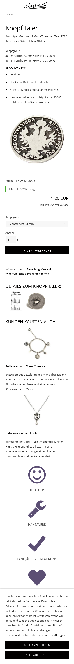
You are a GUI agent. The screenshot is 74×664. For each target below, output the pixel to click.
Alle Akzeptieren (37, 645)
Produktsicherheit (38, 273)
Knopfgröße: (13, 217)
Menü (9, 14)
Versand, (46, 269)
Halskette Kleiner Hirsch (21, 433)
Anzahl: (10, 233)
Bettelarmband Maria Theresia (25, 366)
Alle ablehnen (37, 654)
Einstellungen (56, 635)
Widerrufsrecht (14, 273)
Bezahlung (33, 269)
